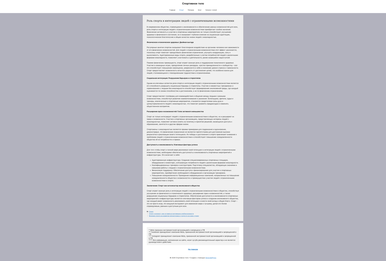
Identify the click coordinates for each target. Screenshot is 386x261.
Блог (200, 10)
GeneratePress (210, 258)
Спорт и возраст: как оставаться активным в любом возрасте (171, 214)
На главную (193, 249)
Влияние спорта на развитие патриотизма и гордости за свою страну (174, 216)
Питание (191, 10)
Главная (172, 10)
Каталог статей (211, 10)
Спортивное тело (193, 3)
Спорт (181, 10)
